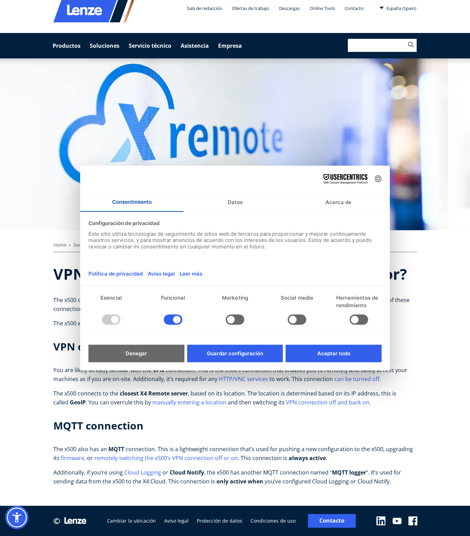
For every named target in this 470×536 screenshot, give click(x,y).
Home (60, 245)
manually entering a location (189, 402)
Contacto (354, 8)
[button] (17, 517)
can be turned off (357, 379)
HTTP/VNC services (243, 379)
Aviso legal (176, 520)
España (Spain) (400, 8)
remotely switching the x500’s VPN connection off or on (166, 458)
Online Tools (322, 8)
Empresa (230, 45)
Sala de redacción (204, 8)
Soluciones (104, 45)
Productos (67, 45)
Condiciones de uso (273, 520)
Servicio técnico (150, 45)
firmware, (73, 458)
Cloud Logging (142, 472)
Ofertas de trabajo (250, 8)
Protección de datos (219, 520)
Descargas (289, 8)
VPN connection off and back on (327, 402)
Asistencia (195, 45)
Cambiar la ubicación (131, 520)
